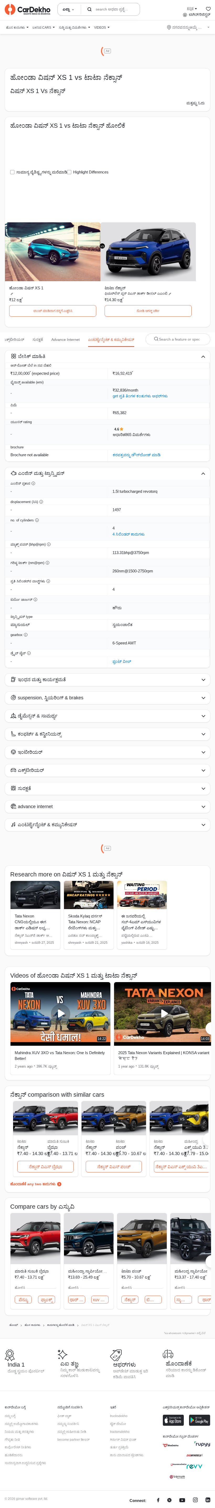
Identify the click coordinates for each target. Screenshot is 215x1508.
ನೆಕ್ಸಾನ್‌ (130, 1299)
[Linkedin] (208, 1501)
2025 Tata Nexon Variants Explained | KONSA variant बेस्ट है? (163, 1055)
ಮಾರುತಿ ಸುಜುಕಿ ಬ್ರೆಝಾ (32, 1271)
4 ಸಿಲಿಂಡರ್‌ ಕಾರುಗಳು (128, 534)
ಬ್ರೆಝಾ (52, 1147)
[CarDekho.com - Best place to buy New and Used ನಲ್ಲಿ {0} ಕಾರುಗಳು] (27, 9)
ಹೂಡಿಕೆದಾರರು (14, 1455)
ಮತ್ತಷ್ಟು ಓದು (195, 103)
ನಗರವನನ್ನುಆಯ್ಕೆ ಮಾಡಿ (188, 27)
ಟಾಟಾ (120, 1141)
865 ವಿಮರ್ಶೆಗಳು (137, 434)
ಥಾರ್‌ (206, 1299)
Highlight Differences (91, 172)
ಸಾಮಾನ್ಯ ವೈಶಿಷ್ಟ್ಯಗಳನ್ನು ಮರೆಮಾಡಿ (41, 172)
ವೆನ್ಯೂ (23, 1299)
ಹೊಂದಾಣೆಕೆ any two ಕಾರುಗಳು (33, 1184)
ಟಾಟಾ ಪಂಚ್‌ (131, 1271)
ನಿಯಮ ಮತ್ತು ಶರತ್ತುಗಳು (19, 1432)
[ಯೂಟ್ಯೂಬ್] (182, 1501)
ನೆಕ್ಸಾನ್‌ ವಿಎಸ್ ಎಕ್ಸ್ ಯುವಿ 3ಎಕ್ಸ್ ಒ (182, 1167)
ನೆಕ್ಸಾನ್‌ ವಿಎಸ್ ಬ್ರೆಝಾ (45, 1167)
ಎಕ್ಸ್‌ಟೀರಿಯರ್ (13, 339)
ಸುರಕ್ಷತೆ (38, 339)
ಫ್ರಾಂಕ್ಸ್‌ (46, 1299)
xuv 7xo (100, 1299)
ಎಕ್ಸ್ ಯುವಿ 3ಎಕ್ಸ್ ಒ (198, 1147)
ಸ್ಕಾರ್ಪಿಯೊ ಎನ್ (184, 1299)
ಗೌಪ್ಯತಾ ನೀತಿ (12, 1440)
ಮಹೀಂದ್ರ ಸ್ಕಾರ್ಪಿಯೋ (191, 1271)
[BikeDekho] (171, 1445)
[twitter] (169, 1501)
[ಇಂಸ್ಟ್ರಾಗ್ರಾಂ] (195, 1501)
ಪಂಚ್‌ (121, 1147)
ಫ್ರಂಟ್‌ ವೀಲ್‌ (121, 661)
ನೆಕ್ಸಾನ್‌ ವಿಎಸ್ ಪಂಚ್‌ (114, 1167)
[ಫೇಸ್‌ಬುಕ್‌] (158, 1501)
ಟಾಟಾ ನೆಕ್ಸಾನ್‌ (115, 288)
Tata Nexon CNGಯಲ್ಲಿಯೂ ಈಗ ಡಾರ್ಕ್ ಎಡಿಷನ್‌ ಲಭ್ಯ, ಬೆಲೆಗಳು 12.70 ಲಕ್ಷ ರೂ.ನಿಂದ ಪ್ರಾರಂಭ (30, 928)
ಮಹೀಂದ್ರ (191, 1141)
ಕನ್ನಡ (190, 8)
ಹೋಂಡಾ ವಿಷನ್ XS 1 (26, 288)
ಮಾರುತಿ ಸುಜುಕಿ (58, 1141)
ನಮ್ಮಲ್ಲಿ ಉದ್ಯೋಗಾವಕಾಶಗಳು (21, 1424)
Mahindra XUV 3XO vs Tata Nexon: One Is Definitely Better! (60, 1055)
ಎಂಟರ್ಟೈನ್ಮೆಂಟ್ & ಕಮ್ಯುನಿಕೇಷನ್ (111, 339)
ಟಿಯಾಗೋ (154, 1299)
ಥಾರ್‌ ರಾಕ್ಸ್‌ (77, 1299)
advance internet (65, 339)
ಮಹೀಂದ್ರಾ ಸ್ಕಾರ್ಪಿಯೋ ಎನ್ (89, 1271)
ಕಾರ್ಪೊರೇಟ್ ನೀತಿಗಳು (18, 1447)
